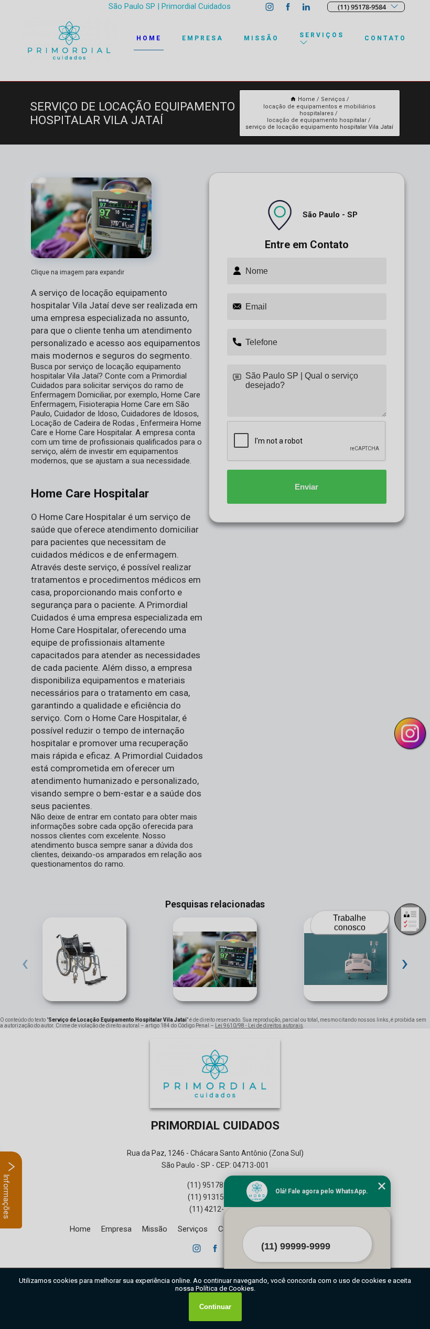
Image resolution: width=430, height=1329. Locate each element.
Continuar (215, 1307)
